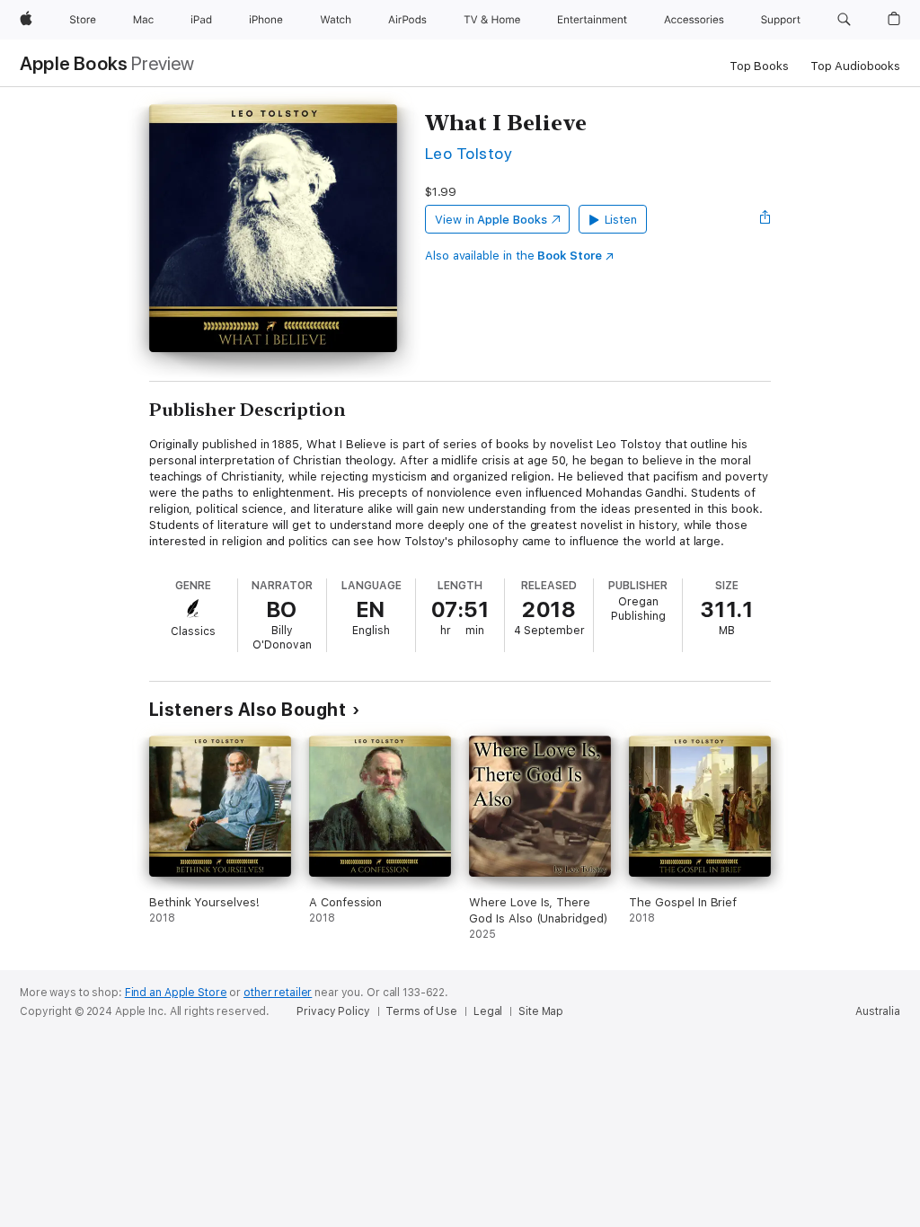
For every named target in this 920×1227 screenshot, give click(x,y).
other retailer (277, 992)
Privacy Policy (332, 1011)
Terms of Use (421, 1011)
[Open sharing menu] (765, 219)
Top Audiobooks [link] (855, 66)
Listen (621, 219)
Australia (877, 1011)
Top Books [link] (759, 66)
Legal (487, 1011)
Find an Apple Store (176, 992)
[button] (844, 20)
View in (491, 219)
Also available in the (513, 255)
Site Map (540, 1011)
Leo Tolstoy (468, 153)
